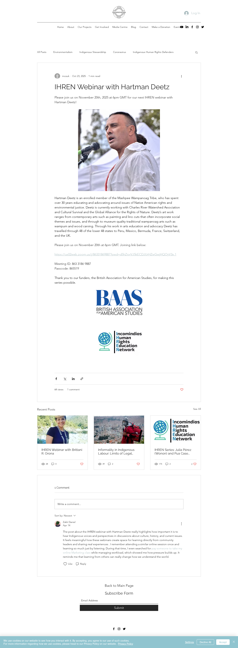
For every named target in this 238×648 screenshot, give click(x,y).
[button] (196, 52)
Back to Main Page (119, 585)
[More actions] (181, 76)
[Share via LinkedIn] (73, 378)
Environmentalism (62, 52)
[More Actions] (181, 524)
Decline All (205, 642)
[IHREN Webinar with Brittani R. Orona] (62, 430)
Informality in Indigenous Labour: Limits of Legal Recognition (116, 451)
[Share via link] (81, 378)
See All (197, 408)
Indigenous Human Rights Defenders (153, 52)
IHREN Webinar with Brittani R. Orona (61, 451)
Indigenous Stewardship (92, 52)
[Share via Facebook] (56, 378)
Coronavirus (119, 52)
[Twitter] (202, 27)
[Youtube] (181, 27)
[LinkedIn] (187, 27)
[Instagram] (197, 27)
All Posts (41, 52)
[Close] (234, 642)
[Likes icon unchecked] (65, 564)
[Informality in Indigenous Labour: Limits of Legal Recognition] (119, 430)
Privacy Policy (125, 643)
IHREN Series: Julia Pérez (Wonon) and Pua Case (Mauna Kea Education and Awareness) (174, 451)
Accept (223, 642)
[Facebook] (192, 27)
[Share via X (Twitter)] (64, 378)
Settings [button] (189, 642)
